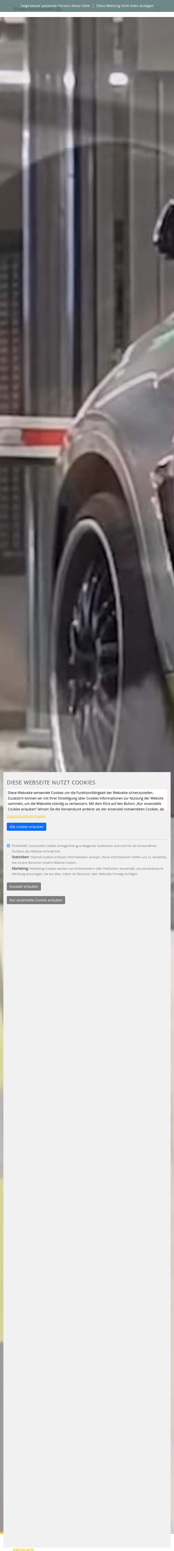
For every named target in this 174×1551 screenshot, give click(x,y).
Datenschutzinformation (26, 816)
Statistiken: (20, 857)
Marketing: (20, 868)
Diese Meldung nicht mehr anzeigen (125, 5)
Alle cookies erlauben (27, 826)
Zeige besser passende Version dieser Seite (55, 5)
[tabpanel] (87, 767)
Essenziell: (20, 845)
